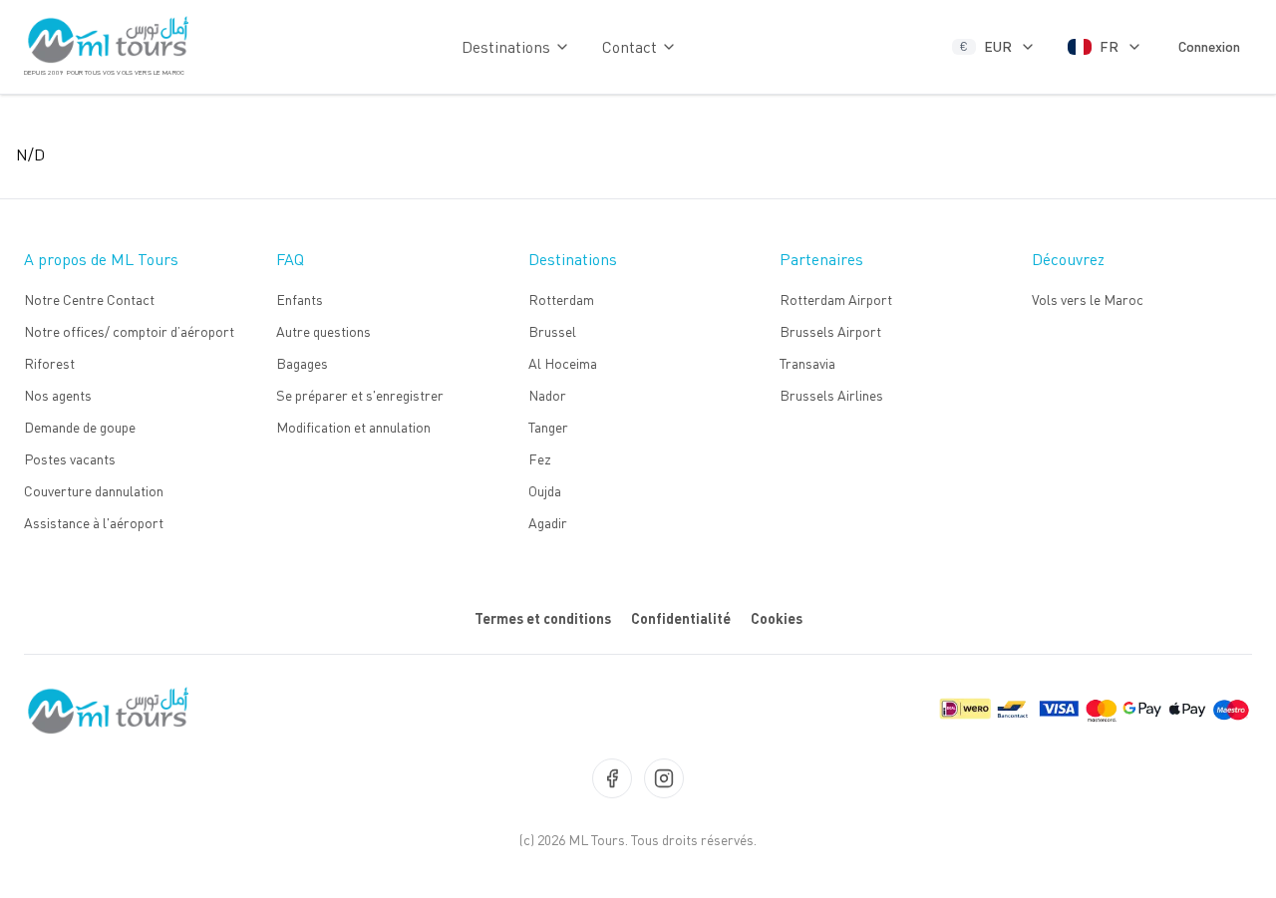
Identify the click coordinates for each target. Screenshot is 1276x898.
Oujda (544, 490)
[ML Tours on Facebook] (612, 778)
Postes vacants (70, 458)
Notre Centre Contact (89, 299)
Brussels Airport (830, 331)
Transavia (807, 363)
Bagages (302, 363)
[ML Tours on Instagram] (664, 778)
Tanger (548, 427)
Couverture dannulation (93, 490)
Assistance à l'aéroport (93, 522)
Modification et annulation (353, 427)
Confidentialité (681, 618)
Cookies (776, 618)
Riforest (49, 363)
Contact (629, 47)
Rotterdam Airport (836, 299)
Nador (547, 395)
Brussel (552, 331)
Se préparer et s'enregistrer (360, 395)
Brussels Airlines (831, 395)
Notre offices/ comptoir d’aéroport (129, 331)
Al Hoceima (562, 363)
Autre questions (323, 331)
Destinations (506, 47)
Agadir (547, 522)
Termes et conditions (543, 618)
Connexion (1209, 46)
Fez (539, 458)
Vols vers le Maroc (1087, 299)
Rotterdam (561, 299)
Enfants (299, 299)
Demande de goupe (80, 427)
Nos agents (58, 395)
